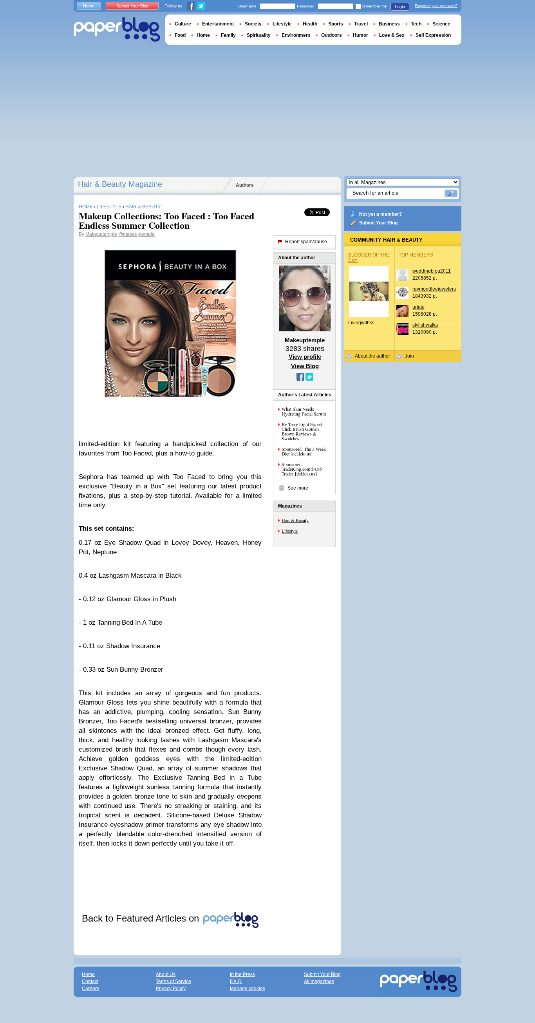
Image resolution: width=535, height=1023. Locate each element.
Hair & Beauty (295, 520)
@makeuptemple (136, 234)
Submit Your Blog (378, 223)
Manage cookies (247, 988)
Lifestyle (290, 531)
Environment (296, 35)
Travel (361, 24)
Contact (90, 981)
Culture (183, 24)
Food (180, 35)
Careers (90, 988)
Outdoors (331, 35)
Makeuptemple (101, 234)
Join (409, 356)
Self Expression (433, 35)
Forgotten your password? (436, 6)
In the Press (242, 974)
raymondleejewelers (434, 289)
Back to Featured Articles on (142, 918)
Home (88, 6)
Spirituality (259, 35)
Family (228, 35)
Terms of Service (173, 981)
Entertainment (218, 24)
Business (389, 24)
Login (400, 6)
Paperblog (117, 29)
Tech (416, 24)
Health (310, 24)
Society (253, 24)
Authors (245, 185)
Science (441, 24)
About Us (165, 974)
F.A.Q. (236, 981)
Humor (360, 35)
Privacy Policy (171, 988)
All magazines (319, 981)
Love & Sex (392, 35)
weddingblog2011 (431, 271)
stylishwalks (425, 325)
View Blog (305, 366)
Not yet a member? (380, 214)
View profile (305, 356)
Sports (335, 24)
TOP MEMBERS (416, 255)
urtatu (418, 307)
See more (297, 488)
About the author (372, 356)
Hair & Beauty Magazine (120, 184)
